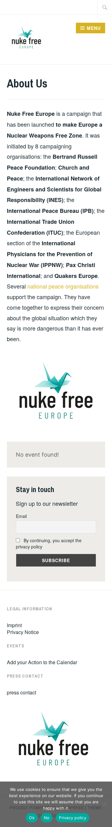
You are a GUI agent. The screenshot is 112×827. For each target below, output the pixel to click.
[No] (104, 804)
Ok (32, 817)
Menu (94, 28)
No (47, 817)
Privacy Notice (23, 632)
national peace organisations (63, 286)
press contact (21, 692)
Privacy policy (72, 817)
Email (21, 516)
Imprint (14, 625)
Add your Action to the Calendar (42, 662)
